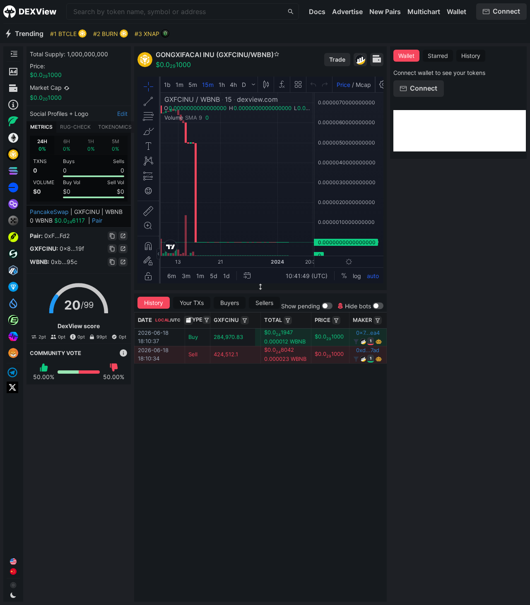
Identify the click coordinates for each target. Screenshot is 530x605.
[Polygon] (13, 204)
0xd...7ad (367, 350)
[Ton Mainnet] (13, 286)
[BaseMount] (245, 320)
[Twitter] (13, 387)
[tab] (42, 145)
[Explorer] (360, 59)
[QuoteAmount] (288, 320)
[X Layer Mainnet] (13, 220)
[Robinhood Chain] (13, 237)
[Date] (188, 320)
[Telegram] (13, 372)
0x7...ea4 (368, 332)
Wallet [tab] (406, 55)
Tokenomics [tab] (115, 127)
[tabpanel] (78, 168)
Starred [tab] (438, 55)
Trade (337, 59)
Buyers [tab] (229, 302)
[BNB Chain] (13, 154)
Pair (97, 220)
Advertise (347, 11)
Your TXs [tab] (192, 302)
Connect (506, 11)
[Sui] (13, 303)
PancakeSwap (49, 211)
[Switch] (67, 88)
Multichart (423, 11)
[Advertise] (13, 71)
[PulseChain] (13, 336)
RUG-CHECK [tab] (75, 127)
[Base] (13, 187)
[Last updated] (13, 104)
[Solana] (13, 171)
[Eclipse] (13, 320)
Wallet (456, 11)
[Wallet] (13, 88)
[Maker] (377, 320)
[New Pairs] (13, 121)
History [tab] (153, 302)
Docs (317, 11)
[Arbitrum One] (13, 270)
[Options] (206, 320)
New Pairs (385, 11)
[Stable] (13, 253)
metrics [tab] (41, 127)
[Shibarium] (13, 353)
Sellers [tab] (264, 302)
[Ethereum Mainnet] (13, 137)
